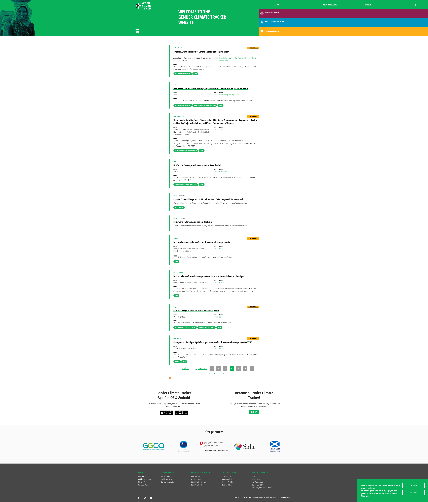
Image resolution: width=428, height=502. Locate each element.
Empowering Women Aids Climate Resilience (192, 221)
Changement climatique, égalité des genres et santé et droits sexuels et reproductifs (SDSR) (212, 342)
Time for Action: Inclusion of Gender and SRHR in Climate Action (201, 51)
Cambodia (233, 58)
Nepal (247, 58)
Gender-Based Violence (182, 74)
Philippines (223, 60)
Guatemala (223, 171)
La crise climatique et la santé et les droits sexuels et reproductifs (201, 242)
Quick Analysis (166, 479)
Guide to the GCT (144, 479)
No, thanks (413, 492)
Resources (256, 479)
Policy (177, 361)
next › (211, 373)
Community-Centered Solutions (186, 184)
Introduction (142, 476)
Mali (227, 282)
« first (185, 368)
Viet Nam (241, 58)
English (368, 5)
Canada (222, 282)
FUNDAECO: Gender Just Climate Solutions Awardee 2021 (197, 165)
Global (222, 248)
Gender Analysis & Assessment (185, 327)
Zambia (222, 129)
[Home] (143, 6)
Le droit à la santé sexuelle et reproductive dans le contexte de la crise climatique (208, 276)
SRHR (195, 74)
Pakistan (253, 58)
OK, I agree (413, 485)
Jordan (221, 317)
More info (365, 496)
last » (225, 373)
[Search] (416, 4)
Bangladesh (223, 58)
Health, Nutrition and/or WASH (205, 105)
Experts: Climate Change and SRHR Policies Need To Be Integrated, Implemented (208, 199)
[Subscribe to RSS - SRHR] (170, 378)
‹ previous (201, 368)
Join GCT (254, 412)
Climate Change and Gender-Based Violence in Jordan (196, 310)
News (254, 476)
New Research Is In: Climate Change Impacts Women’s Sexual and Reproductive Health (210, 88)
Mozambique (224, 94)
